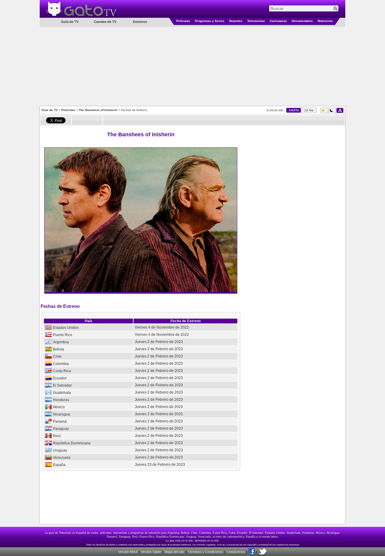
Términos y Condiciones (205, 552)
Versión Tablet (151, 552)
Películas (183, 21)
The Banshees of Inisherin (98, 110)
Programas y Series (209, 21)
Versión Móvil (127, 552)
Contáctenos (235, 552)
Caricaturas (278, 21)
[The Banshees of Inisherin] (141, 291)
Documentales (302, 21)
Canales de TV (105, 21)
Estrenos (140, 21)
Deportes (235, 21)
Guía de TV (50, 110)
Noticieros (325, 21)
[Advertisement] (192, 65)
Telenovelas (256, 21)
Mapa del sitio (174, 552)
